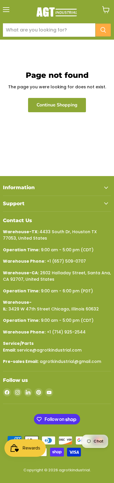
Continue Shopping (57, 105)
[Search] (103, 30)
